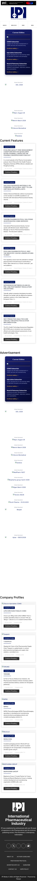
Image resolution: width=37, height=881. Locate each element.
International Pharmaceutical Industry (18, 819)
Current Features (9, 147)
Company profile (9, 607)
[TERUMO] (5, 667)
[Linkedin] (18, 846)
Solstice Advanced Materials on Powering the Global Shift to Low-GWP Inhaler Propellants (18, 187)
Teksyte (18, 879)
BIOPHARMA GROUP (11, 771)
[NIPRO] (5, 699)
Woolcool (8, 739)
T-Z (24, 752)
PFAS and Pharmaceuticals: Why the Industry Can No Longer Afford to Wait (18, 253)
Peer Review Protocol (18, 861)
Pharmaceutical (19, 830)
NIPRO (6, 706)
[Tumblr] (23, 846)
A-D (24, 784)
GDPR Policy (24, 869)
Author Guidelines (23, 856)
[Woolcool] (6, 732)
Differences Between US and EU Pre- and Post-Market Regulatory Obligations (18, 287)
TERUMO (7, 674)
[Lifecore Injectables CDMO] (11, 604)
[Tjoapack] (6, 634)
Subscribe (26, 865)
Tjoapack (8, 641)
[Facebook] (8, 846)
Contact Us (12, 869)
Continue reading (12, 48)
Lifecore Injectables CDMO (15, 611)
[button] (18, 346)
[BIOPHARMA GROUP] (9, 764)
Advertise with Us (13, 865)
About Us (10, 856)
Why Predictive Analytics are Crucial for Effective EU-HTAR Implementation (16, 320)
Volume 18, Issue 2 (27, 168)
